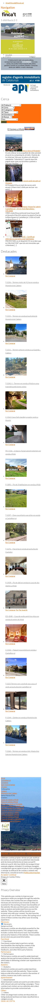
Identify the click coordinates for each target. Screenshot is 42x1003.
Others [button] (3, 990)
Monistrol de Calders (9, 793)
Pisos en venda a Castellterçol (12, 808)
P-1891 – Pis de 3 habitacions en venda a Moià (22, 484)
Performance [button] (6, 952)
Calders (4, 791)
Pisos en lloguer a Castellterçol (12, 819)
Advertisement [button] (6, 977)
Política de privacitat (17, 853)
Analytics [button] (4, 965)
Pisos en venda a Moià (9, 802)
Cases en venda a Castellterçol (12, 806)
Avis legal (4, 853)
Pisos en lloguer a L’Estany (11, 821)
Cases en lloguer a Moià (10, 815)
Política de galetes (34, 853)
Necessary (7, 924)
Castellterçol (6, 780)
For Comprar (10, 276)
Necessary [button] (5, 922)
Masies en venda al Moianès (11, 804)
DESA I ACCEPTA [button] (8, 1001)
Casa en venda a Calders (10, 812)
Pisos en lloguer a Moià (10, 817)
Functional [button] (5, 939)
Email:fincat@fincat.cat (14, 3)
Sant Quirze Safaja (8, 785)
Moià (3, 778)
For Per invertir (21, 610)
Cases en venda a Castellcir (11, 810)
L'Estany (4, 787)
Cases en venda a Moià (9, 800)
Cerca (4, 122)
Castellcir (4, 782)
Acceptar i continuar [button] (8, 875)
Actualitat (8, 55)
